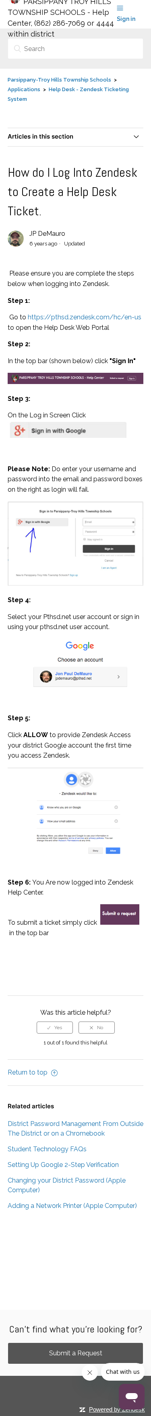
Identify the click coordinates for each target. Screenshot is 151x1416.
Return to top (28, 1072)
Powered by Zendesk (117, 1409)
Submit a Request (75, 1353)
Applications (24, 89)
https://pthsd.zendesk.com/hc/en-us (84, 317)
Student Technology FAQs (47, 1149)
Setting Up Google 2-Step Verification (63, 1165)
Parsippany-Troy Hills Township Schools (59, 80)
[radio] (55, 1028)
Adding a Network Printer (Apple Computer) (72, 1206)
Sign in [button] (126, 19)
